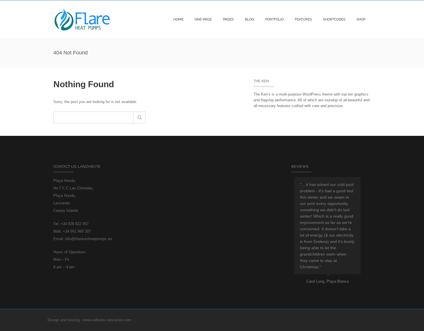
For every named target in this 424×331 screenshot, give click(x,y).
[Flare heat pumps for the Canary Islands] (82, 19)
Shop (361, 19)
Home (178, 19)
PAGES (228, 19)
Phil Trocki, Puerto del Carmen (340, 275)
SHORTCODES (334, 19)
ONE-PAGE (203, 19)
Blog (249, 19)
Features (303, 19)
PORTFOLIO (274, 19)
